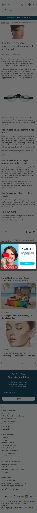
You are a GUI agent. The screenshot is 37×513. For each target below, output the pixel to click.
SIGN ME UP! (27, 263)
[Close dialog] (35, 245)
